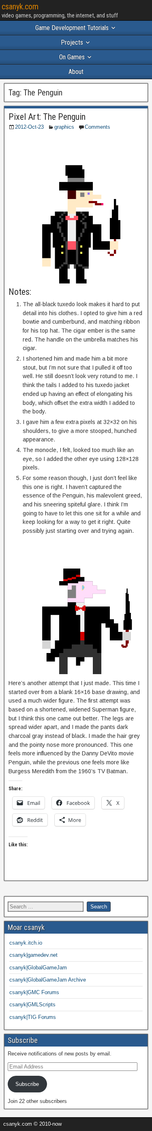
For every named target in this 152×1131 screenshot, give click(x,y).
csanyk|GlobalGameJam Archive (47, 980)
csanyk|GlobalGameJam (38, 967)
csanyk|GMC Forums (34, 992)
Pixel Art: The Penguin (47, 117)
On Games (72, 57)
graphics (64, 127)
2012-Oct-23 (29, 127)
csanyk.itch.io (25, 943)
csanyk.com (20, 6)
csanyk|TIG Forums (32, 1017)
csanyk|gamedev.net (33, 955)
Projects (72, 42)
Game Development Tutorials (72, 28)
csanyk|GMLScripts (32, 1004)
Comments (97, 127)
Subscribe (27, 1084)
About (76, 72)
